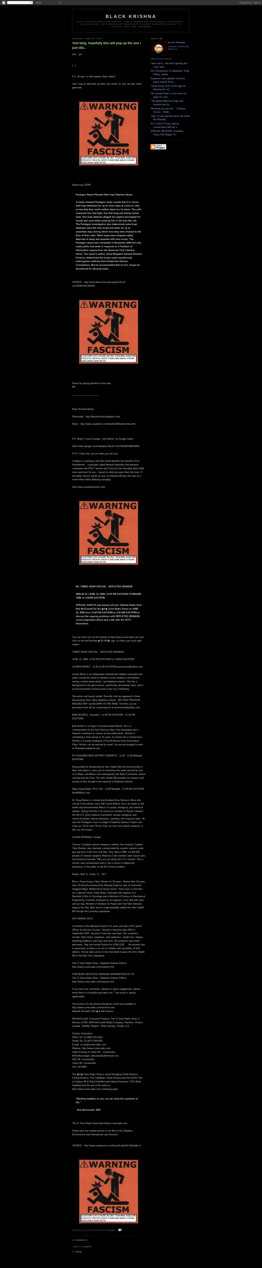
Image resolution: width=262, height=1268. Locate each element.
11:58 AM (110, 1230)
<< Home (77, 1251)
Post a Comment (82, 1247)
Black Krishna (131, 16)
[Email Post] (119, 1230)
